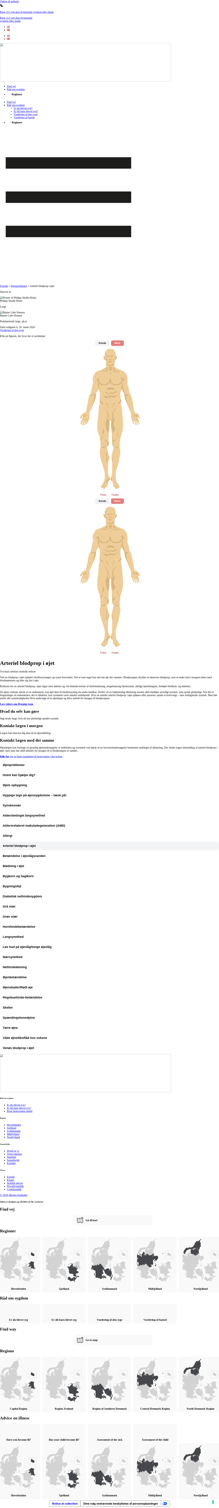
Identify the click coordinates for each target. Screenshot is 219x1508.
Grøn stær (10, 916)
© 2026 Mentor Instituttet (13, 1195)
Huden (115, 494)
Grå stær (9, 906)
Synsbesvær (12, 805)
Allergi (7, 835)
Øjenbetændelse (15, 977)
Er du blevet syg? (23, 108)
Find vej (11, 86)
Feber (103, 494)
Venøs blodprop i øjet (18, 1048)
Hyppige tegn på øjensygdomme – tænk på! (34, 795)
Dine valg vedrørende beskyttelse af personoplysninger (120, 1503)
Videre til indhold (9, 1)
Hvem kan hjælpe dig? (19, 775)
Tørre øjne (10, 1027)
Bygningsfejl (12, 886)
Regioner (17, 94)
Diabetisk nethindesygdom (22, 896)
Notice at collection (65, 1503)
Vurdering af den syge (26, 114)
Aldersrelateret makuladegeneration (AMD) (34, 825)
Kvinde (102, 343)
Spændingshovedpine (19, 1017)
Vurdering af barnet (24, 117)
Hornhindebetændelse (19, 926)
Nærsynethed (12, 957)
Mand (117, 343)
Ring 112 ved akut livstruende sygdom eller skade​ (16, 19)
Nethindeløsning (15, 967)
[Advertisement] (109, 274)
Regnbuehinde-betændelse (22, 997)
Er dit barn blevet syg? (26, 111)
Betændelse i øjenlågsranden (24, 856)
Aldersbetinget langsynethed (24, 815)
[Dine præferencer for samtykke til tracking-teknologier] (213, 1502)
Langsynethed (13, 937)
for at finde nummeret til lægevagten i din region (31, 756)
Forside (4, 286)
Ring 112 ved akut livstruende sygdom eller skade (27, 12)
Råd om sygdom (16, 89)
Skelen (8, 1007)
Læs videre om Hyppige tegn (16, 704)
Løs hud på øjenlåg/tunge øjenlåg (27, 947)
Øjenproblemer (19, 286)
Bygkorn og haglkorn (18, 876)
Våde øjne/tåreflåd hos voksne (25, 1038)
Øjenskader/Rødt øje (18, 987)
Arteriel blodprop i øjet (19, 846)
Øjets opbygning (15, 785)
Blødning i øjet (13, 866)
